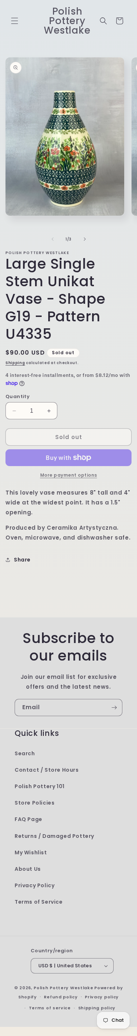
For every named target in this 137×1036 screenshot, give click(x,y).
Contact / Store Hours (47, 770)
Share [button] (22, 559)
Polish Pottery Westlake (63, 988)
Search (25, 753)
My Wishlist (31, 852)
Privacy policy (102, 997)
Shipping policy (97, 1008)
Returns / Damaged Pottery (54, 836)
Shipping (15, 363)
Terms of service (50, 1008)
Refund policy (60, 997)
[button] (15, 21)
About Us (28, 869)
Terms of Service (39, 901)
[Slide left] (53, 239)
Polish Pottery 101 (40, 786)
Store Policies (34, 802)
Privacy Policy (34, 885)
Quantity (17, 396)
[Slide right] (85, 239)
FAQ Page (28, 819)
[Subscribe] (114, 707)
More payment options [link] (68, 475)
